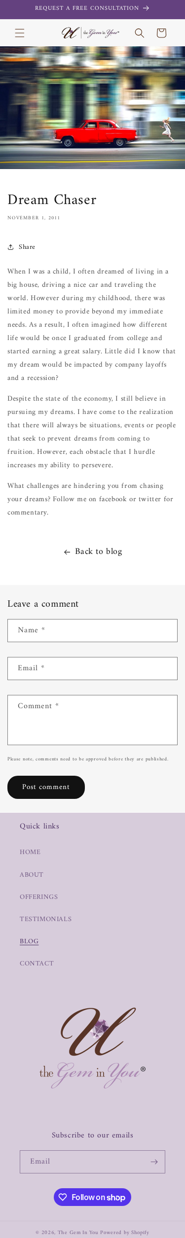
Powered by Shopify (124, 1233)
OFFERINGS (39, 897)
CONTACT (37, 964)
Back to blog (98, 551)
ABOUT (32, 875)
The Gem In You (78, 1233)
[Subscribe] (154, 1161)
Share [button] (27, 247)
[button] (20, 33)
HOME (30, 852)
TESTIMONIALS (46, 919)
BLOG (29, 941)
